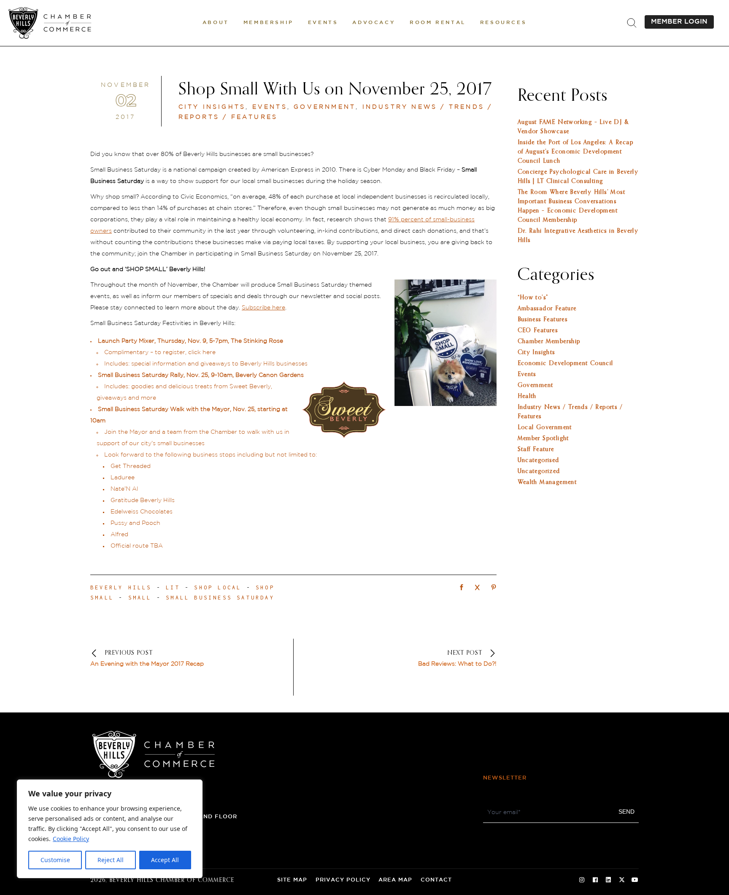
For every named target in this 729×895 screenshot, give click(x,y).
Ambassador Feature (547, 309)
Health (527, 396)
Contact (436, 880)
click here (202, 352)
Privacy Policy (343, 880)
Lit (173, 587)
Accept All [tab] (165, 860)
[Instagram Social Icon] (582, 880)
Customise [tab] (55, 860)
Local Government (545, 427)
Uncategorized (539, 471)
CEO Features (538, 330)
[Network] (461, 588)
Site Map (292, 880)
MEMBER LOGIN (679, 21)
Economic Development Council (565, 363)
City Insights (212, 107)
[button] (215, 23)
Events (269, 107)
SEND (626, 811)
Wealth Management (547, 482)
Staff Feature (536, 449)
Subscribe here (263, 307)
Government (325, 107)
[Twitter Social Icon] (622, 880)
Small (140, 597)
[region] (109, 828)
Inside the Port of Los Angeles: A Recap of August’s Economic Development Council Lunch (576, 152)
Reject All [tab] (110, 860)
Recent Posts (563, 96)
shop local (217, 587)
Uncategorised (538, 460)
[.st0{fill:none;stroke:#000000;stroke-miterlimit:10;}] (631, 23)
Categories (556, 275)
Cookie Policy (71, 839)
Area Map (395, 880)
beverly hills (121, 587)
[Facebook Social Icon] (595, 880)
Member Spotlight (543, 438)
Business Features (543, 320)
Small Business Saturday (220, 597)
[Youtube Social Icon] (635, 880)
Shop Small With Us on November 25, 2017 (335, 89)
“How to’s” (533, 298)
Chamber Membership (549, 341)
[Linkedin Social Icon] (608, 880)
